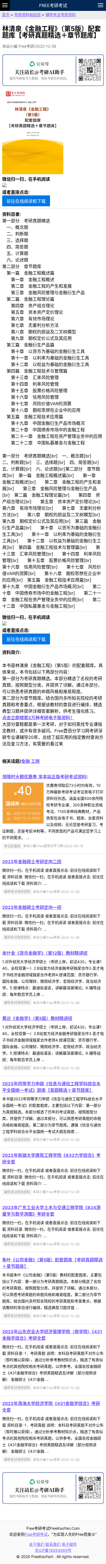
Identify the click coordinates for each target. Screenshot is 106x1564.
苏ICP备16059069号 (53, 1550)
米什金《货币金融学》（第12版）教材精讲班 (45, 953)
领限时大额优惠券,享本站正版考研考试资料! (45, 776)
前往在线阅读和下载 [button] (26, 201)
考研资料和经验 (27, 14)
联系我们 (53, 1544)
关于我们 (36, 1544)
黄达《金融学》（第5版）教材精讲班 (37, 1018)
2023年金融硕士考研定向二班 (31, 861)
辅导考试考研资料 (60, 14)
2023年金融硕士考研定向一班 (31, 907)
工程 (35, 761)
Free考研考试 (53, 5)
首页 (6, 14)
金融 (25, 761)
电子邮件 (69, 1544)
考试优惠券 (12, 846)
